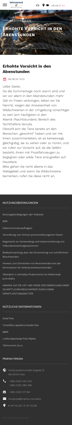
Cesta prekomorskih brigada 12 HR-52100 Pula (26, 372)
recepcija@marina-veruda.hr (24, 398)
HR (53, 5)
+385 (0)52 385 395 (20, 385)
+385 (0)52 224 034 (20, 381)
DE (63, 5)
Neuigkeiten (22, 44)
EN (56, 5)
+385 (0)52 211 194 (19, 392)
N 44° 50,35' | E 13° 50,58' (22, 405)
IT (60, 5)
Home (6, 44)
